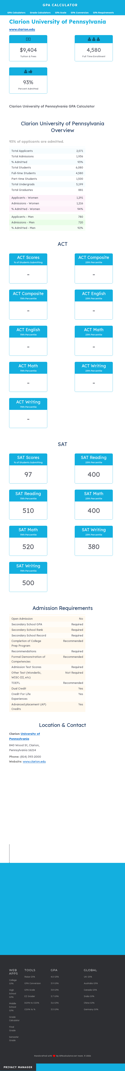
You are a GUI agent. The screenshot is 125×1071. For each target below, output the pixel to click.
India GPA (89, 996)
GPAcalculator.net (68, 1056)
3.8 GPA (55, 990)
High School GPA (12, 993)
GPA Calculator (60, 5)
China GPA (89, 1002)
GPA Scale (29, 990)
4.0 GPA (55, 976)
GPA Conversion (32, 983)
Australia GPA (91, 983)
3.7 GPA (55, 996)
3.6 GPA (55, 1002)
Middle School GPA (12, 1007)
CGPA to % (29, 1009)
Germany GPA (91, 1009)
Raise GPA (29, 976)
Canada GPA (90, 990)
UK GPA (88, 976)
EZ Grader (29, 996)
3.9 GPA (55, 983)
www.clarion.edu (22, 29)
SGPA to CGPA (31, 1002)
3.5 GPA (55, 1009)
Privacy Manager (18, 1067)
